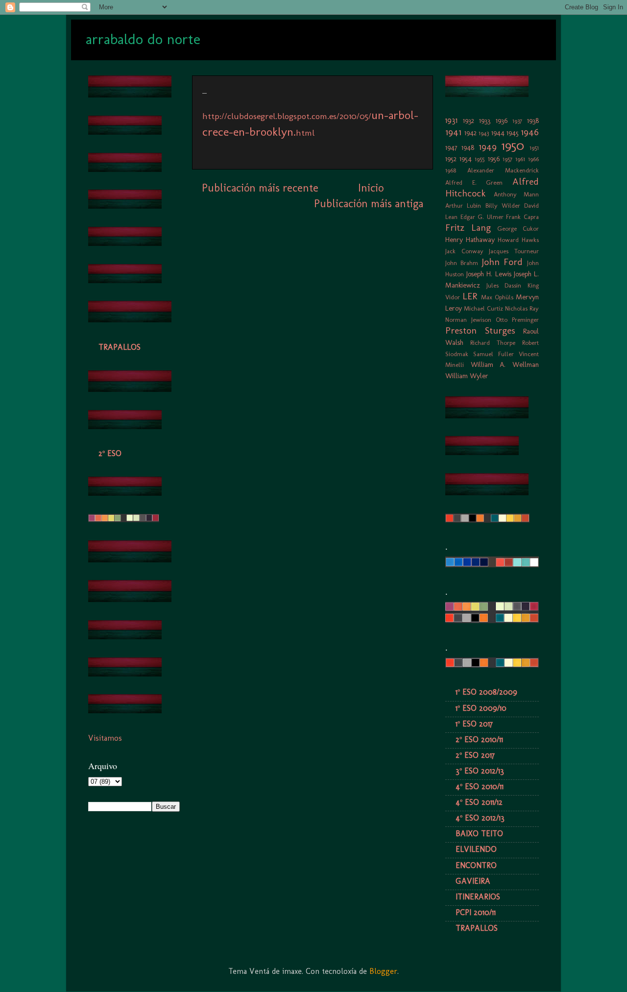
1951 (534, 147)
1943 (484, 133)
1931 (451, 120)
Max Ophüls (497, 297)
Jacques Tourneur (514, 251)
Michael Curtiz (483, 308)
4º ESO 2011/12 (479, 802)
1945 (512, 132)
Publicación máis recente (260, 187)
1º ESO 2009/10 (481, 708)
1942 (470, 132)
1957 (507, 159)
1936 (501, 120)
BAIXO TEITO (479, 833)
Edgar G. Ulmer (482, 216)
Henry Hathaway (470, 239)
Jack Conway (464, 251)
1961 (520, 159)
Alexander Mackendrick (503, 170)
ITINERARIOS (478, 896)
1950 (513, 145)
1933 (484, 120)
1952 (451, 158)
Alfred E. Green (474, 182)
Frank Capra (522, 216)
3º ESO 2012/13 (480, 770)
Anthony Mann (516, 194)
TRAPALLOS (119, 347)
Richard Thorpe (492, 342)
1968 (450, 170)
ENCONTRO (476, 865)
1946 (530, 132)
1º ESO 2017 (474, 723)
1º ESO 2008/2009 (486, 692)
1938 (533, 120)
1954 (465, 158)
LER (469, 296)
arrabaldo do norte (143, 39)
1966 (533, 159)
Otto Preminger (517, 319)
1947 (451, 147)
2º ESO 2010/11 (479, 739)
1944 (498, 132)
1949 (488, 146)
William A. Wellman (505, 364)
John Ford (502, 261)
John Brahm (461, 262)
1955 (479, 159)
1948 (467, 147)
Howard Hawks (518, 239)
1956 (494, 158)
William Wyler (466, 375)
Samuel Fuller (493, 354)
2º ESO (109, 453)
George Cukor (518, 228)
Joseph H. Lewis (488, 273)
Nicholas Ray (522, 308)
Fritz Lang (468, 227)
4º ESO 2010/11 (480, 786)
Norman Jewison (468, 319)
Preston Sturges (480, 330)
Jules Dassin (504, 285)
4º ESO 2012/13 (480, 818)
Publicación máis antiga (368, 203)
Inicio (371, 187)
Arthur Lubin (463, 205)
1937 (517, 120)
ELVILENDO (476, 849)
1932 (468, 120)
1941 (453, 132)
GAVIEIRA (473, 881)
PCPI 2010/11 (476, 912)
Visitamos (105, 738)
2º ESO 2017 (475, 755)
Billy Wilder (502, 205)
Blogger (383, 971)
